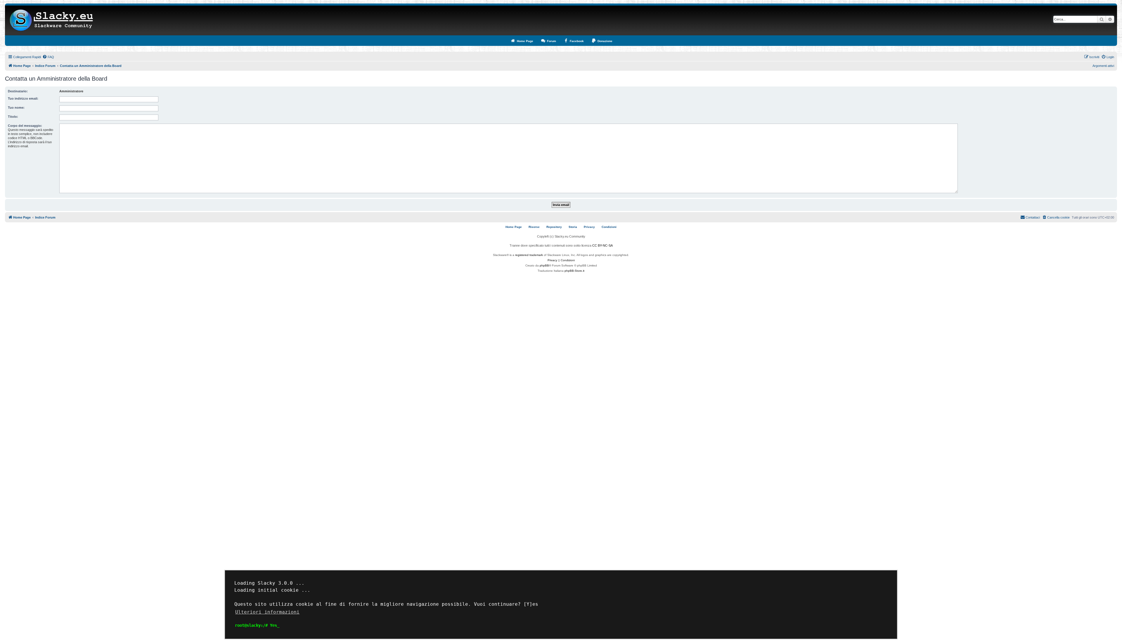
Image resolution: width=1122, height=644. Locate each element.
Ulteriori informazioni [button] (267, 612)
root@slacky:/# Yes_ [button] (257, 625)
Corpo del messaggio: (25, 125)
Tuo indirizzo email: (23, 98)
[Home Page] (51, 20)
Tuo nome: (16, 107)
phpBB (544, 265)
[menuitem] (48, 56)
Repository (554, 226)
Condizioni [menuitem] (609, 226)
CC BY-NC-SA (602, 245)
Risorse (534, 226)
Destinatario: (18, 91)
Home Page (513, 226)
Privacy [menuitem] (589, 226)
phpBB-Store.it (574, 270)
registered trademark (529, 255)
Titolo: (13, 116)
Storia (573, 226)
